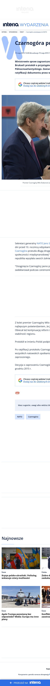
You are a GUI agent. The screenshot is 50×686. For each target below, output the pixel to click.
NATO (40, 243)
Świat (22, 32)
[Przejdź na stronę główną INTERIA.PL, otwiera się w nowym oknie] (11, 24)
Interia (4, 32)
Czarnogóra (21, 250)
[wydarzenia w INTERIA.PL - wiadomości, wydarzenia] (34, 24)
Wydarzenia (13, 32)
